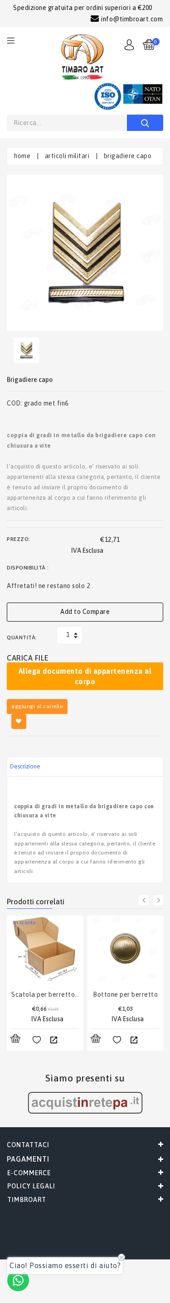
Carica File (28, 658)
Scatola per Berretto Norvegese (45, 994)
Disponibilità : (28, 568)
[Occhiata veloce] (53, 1040)
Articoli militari (67, 155)
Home (22, 155)
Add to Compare (85, 611)
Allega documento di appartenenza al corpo (85, 676)
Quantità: (22, 637)
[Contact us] (18, 1280)
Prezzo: (18, 539)
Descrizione (25, 766)
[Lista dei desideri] (37, 1040)
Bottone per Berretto (125, 994)
